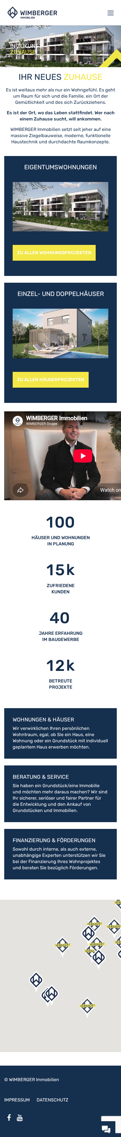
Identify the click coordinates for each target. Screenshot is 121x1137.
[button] (87, 1007)
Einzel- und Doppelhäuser (60, 294)
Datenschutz (52, 1100)
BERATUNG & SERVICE (41, 777)
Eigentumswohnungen (60, 167)
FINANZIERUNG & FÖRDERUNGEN (54, 840)
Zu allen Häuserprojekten (50, 379)
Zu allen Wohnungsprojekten (54, 252)
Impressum (17, 1100)
